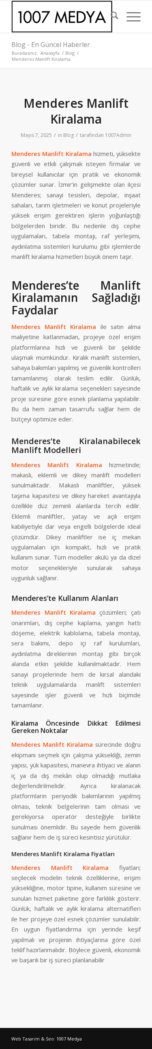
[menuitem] (110, 16)
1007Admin (118, 135)
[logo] (63, 16)
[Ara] (110, 16)
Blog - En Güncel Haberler (50, 44)
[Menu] (129, 16)
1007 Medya (69, 1039)
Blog (68, 135)
